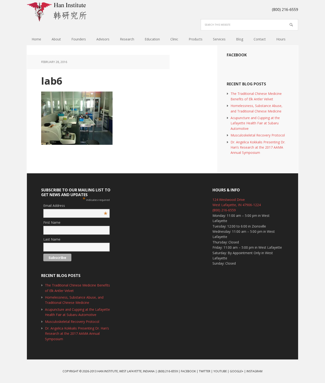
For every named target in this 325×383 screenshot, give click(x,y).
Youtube (220, 371)
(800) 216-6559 (224, 210)
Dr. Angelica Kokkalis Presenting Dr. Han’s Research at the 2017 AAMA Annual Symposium (258, 147)
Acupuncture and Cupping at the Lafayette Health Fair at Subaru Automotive (255, 123)
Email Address (75, 205)
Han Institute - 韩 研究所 (58, 12)
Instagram (254, 371)
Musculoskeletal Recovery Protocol (258, 135)
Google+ (236, 371)
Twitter (204, 371)
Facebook (237, 55)
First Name (51, 222)
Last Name (51, 239)
